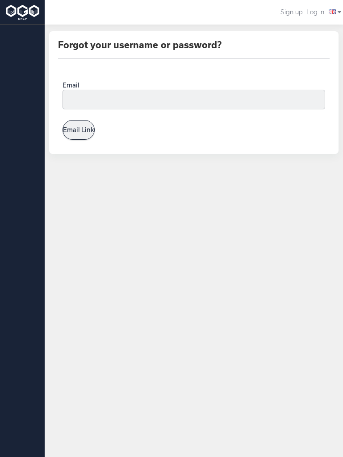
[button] (333, 12)
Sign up (291, 12)
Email (71, 85)
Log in (315, 12)
